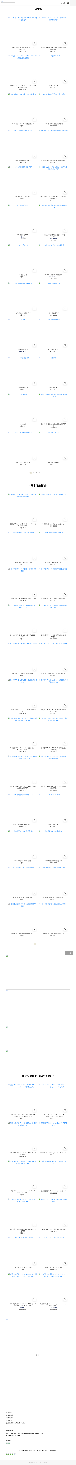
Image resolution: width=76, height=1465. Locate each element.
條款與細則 (9, 1415)
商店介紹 (9, 1413)
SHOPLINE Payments (41, 1462)
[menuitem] (30, 473)
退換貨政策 (9, 1418)
